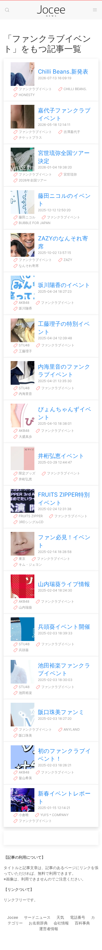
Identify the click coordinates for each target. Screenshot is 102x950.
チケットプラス (30, 137)
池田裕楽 (25, 693)
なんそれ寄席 (28, 266)
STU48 (24, 345)
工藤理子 (25, 351)
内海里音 (25, 394)
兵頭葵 (23, 650)
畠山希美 (25, 778)
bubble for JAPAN (34, 223)
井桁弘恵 (25, 479)
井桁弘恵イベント (61, 455)
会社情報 (61, 923)
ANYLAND (71, 729)
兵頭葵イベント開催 (64, 626)
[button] (7, 9)
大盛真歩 (25, 436)
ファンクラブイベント (35, 89)
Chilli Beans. (75, 89)
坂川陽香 (25, 308)
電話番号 (77, 917)
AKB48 (23, 302)
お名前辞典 (38, 923)
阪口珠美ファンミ (61, 712)
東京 (21, 559)
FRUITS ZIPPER (30, 516)
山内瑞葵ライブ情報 (64, 584)
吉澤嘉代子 (71, 132)
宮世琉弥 (70, 174)
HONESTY (26, 95)
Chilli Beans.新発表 (63, 71)
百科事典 (82, 923)
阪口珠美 (25, 735)
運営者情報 (48, 928)
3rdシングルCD (30, 522)
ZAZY (67, 260)
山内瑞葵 (25, 607)
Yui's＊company (54, 815)
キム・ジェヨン (30, 564)
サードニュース (37, 917)
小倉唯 (23, 815)
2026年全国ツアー (32, 180)
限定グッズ (26, 473)
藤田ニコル (26, 217)
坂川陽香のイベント (64, 285)
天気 (60, 917)
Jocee (12, 917)
